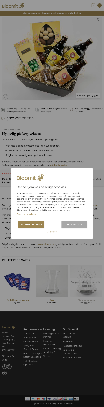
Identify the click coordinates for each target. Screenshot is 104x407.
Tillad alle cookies (31, 224)
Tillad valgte (74, 224)
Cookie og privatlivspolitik (28, 214)
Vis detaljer (52, 232)
